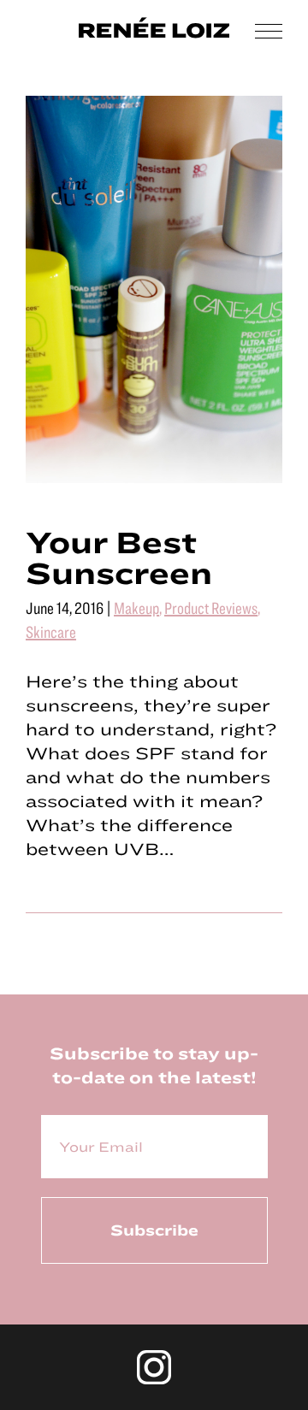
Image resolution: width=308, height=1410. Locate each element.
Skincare (51, 631)
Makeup (136, 607)
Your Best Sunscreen (119, 556)
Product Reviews (211, 607)
